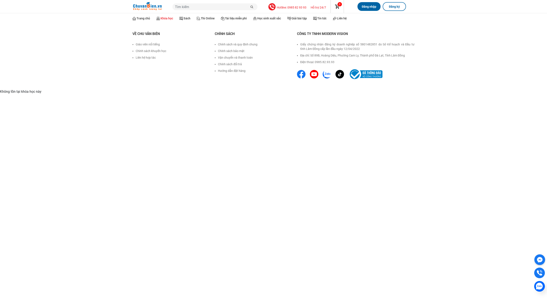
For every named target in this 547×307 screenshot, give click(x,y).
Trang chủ (143, 18)
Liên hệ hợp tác (146, 57)
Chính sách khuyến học (151, 51)
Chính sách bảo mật (231, 51)
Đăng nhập (369, 6)
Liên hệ (342, 18)
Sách (187, 18)
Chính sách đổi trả (230, 64)
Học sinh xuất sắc (269, 18)
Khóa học (166, 18)
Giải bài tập (299, 18)
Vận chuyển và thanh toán (235, 57)
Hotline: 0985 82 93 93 (291, 7)
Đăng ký (394, 6)
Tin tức (321, 18)
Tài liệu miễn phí (236, 18)
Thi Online (208, 18)
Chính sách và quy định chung (237, 44)
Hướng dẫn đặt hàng (232, 70)
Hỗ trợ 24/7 (318, 7)
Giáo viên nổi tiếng (148, 44)
